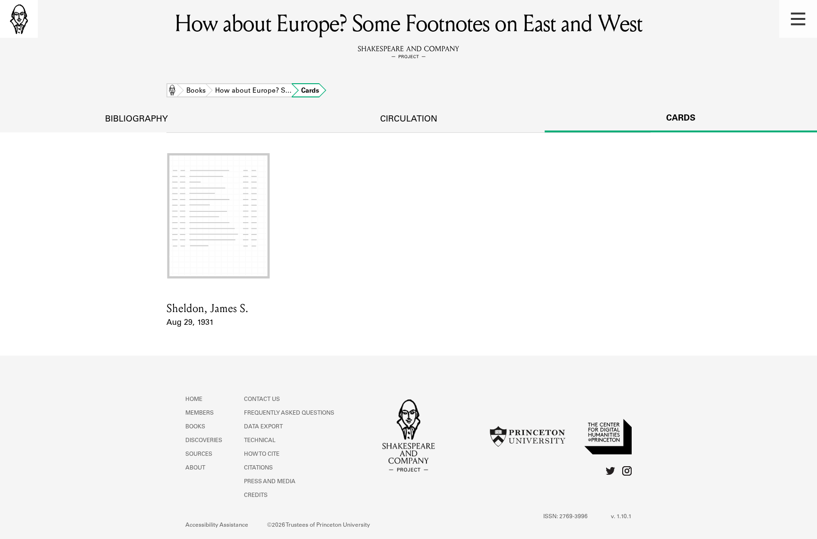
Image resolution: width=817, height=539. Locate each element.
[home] (19, 19)
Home (172, 91)
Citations (258, 468)
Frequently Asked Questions (289, 413)
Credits (256, 495)
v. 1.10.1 (621, 517)
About (195, 468)
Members (199, 413)
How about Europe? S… (253, 91)
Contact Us (262, 399)
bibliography (136, 119)
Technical (260, 440)
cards (680, 118)
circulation (408, 119)
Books (196, 91)
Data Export (263, 427)
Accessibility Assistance (216, 525)
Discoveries (203, 440)
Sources (198, 454)
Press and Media (270, 482)
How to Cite (261, 454)
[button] (798, 19)
